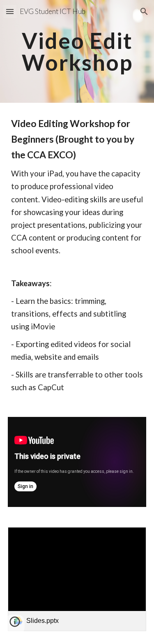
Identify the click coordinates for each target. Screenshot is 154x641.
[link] (77, 579)
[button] (10, 11)
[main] (77, 51)
